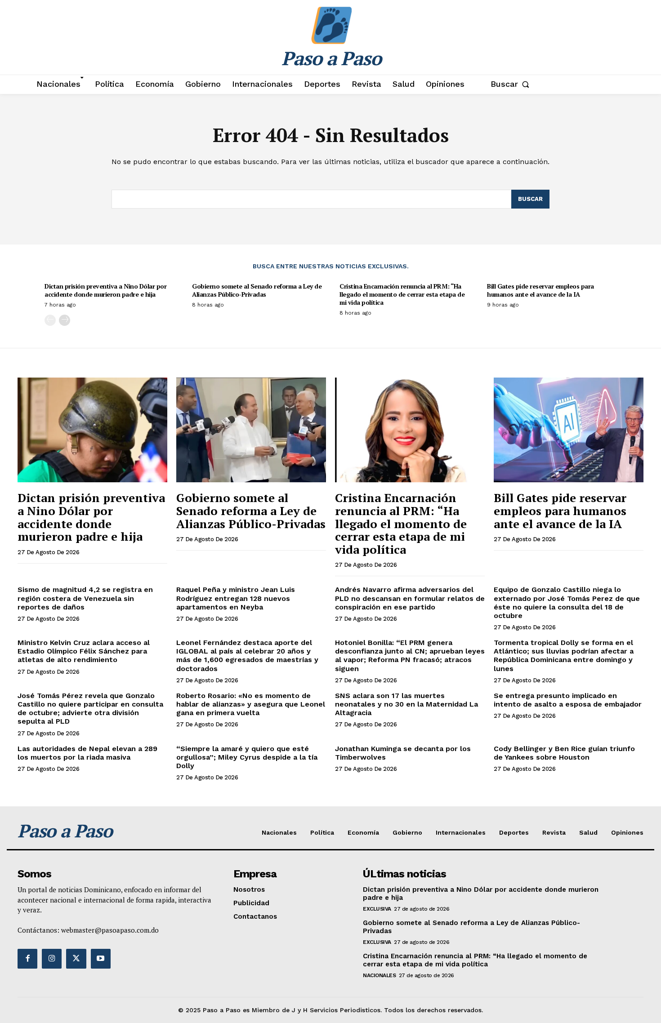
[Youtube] (101, 959)
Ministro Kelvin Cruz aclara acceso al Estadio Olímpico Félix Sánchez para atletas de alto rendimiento (84, 651)
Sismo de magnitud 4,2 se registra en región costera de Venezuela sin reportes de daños (85, 598)
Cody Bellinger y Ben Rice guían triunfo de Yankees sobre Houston (564, 752)
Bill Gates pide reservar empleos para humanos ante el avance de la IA (540, 290)
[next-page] (64, 320)
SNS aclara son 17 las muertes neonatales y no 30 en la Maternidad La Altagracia (406, 704)
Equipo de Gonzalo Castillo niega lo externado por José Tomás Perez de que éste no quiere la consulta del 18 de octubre (567, 602)
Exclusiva (377, 909)
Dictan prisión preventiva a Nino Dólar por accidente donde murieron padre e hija (105, 290)
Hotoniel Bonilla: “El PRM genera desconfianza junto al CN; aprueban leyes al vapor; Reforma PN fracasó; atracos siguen (410, 655)
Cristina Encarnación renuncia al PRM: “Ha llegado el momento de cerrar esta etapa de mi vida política (401, 294)
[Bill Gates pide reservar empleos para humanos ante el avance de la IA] (568, 430)
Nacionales (379, 975)
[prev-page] (50, 320)
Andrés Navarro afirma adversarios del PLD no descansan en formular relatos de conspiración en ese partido (410, 598)
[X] (76, 959)
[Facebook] (27, 959)
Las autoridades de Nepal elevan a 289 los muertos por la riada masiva (87, 752)
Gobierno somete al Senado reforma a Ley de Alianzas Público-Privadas (257, 290)
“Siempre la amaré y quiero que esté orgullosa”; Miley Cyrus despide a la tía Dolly (246, 757)
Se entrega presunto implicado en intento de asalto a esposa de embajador (568, 699)
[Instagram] (52, 959)
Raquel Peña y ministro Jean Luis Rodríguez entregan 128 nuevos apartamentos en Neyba (235, 598)
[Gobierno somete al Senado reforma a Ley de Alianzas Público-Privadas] (251, 430)
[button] (512, 84)
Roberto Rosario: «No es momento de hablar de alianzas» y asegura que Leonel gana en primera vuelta (250, 704)
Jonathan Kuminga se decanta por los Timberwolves (403, 752)
